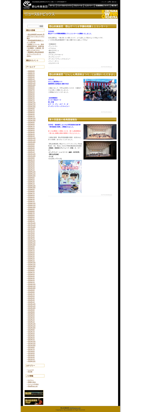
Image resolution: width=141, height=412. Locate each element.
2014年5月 (31, 296)
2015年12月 (31, 262)
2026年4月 (31, 77)
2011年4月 (31, 355)
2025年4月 (31, 95)
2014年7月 (31, 294)
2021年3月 (31, 166)
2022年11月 (31, 140)
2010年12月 (31, 361)
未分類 (30, 371)
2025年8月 (31, 89)
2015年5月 (31, 274)
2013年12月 (31, 304)
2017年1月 (31, 239)
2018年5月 (31, 217)
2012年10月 (31, 328)
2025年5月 (31, 93)
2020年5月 (31, 180)
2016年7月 (31, 251)
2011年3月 (31, 357)
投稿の (32, 382)
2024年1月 (31, 116)
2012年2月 (31, 337)
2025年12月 (31, 81)
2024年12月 (31, 103)
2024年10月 (31, 106)
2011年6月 (31, 351)
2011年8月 (31, 347)
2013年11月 (31, 306)
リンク (104, 2)
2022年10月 (31, 142)
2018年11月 (31, 205)
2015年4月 (31, 276)
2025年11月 (31, 83)
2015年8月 (31, 270)
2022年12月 (31, 138)
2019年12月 (31, 185)
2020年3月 (31, 181)
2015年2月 (31, 280)
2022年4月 (31, 148)
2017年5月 (31, 233)
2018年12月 (31, 203)
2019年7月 (31, 193)
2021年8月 (31, 158)
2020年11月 (31, 174)
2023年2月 (31, 134)
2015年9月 (31, 268)
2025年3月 (31, 97)
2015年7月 (31, 272)
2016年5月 (31, 253)
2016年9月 (31, 247)
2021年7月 (31, 160)
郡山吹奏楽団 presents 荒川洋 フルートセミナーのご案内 (35, 36)
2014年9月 (31, 290)
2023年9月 (31, 122)
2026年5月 (31, 75)
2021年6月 (31, 162)
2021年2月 (31, 168)
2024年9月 (31, 108)
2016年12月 (31, 241)
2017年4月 (31, 235)
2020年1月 (31, 183)
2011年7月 (31, 349)
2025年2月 (31, 99)
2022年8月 (31, 146)
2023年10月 (31, 120)
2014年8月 (31, 292)
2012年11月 (31, 326)
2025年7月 (31, 91)
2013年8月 (31, 312)
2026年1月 (31, 79)
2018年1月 (31, 221)
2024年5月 (31, 112)
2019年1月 (31, 201)
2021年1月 (31, 170)
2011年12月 (31, 341)
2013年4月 (31, 318)
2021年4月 (31, 164)
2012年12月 (31, 324)
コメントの (33, 384)
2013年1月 (31, 322)
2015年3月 (31, 278)
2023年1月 (31, 136)
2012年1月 (31, 339)
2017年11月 (31, 225)
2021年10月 (31, 156)
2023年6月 (31, 128)
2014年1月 (31, 302)
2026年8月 (31, 71)
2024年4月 (31, 114)
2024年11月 (31, 105)
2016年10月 (31, 245)
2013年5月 (31, 316)
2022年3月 (31, 150)
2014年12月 (31, 284)
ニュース (31, 370)
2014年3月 (31, 300)
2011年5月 (31, 353)
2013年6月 (31, 314)
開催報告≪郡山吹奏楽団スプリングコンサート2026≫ (35, 54)
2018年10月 (31, 207)
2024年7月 (31, 110)
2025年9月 (31, 87)
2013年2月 (31, 320)
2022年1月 (31, 152)
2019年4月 (31, 197)
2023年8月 (31, 124)
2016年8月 (31, 249)
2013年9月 (31, 310)
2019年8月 (31, 191)
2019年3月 (31, 199)
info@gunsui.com (75, 408)
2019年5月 (31, 195)
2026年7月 (31, 73)
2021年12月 (31, 154)
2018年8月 (31, 211)
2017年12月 (31, 223)
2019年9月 (31, 189)
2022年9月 (31, 144)
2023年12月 (31, 118)
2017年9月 (31, 229)
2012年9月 (31, 330)
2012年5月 (31, 333)
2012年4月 (31, 335)
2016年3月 (31, 256)
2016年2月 (31, 258)
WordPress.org (32, 386)
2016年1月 (31, 260)
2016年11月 (31, 243)
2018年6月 (31, 215)
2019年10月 (31, 187)
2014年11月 (31, 286)
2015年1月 (31, 282)
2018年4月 (31, 219)
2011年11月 (31, 343)
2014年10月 (31, 288)
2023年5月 (31, 130)
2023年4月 (31, 132)
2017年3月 (31, 237)
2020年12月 (31, 172)
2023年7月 (31, 126)
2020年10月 (31, 176)
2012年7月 (31, 331)
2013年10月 (31, 308)
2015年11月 (31, 264)
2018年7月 (31, 213)
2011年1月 (31, 359)
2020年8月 (31, 178)
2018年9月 (31, 209)
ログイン (31, 380)
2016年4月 (31, 255)
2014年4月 (31, 298)
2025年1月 (31, 101)
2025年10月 (31, 85)
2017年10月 (31, 227)
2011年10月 (31, 345)
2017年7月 (31, 231)
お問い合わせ (112, 2)
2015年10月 (31, 266)
